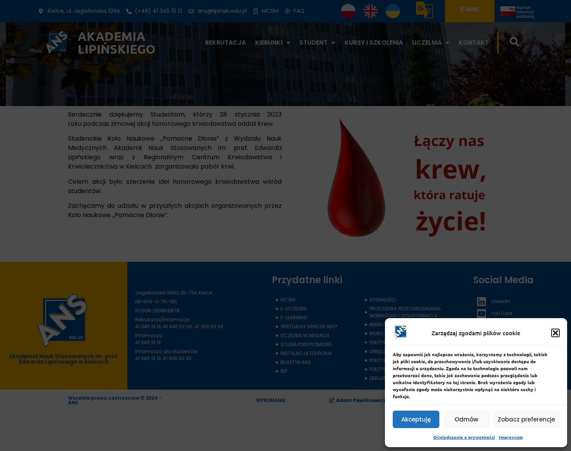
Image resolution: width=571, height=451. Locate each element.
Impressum (511, 437)
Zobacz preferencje (526, 419)
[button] (555, 333)
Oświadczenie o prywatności (464, 437)
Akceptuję (416, 419)
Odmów (466, 419)
